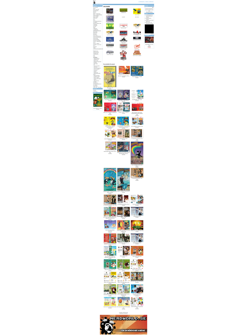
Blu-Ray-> (94, 11)
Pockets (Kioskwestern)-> (97, 37)
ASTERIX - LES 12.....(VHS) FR (123, 112)
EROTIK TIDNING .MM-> (97, 23)
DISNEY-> (95, 71)
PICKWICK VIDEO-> (97, 76)
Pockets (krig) (95, 38)
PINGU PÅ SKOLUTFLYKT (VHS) (123, 269)
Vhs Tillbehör (95, 85)
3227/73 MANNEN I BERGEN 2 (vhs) (137, 126)
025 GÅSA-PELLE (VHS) (123, 138)
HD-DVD (94, 26)
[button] (141, 1)
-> (95, 57)
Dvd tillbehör (95, 22)
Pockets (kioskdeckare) (97, 36)
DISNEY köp (96, 72)
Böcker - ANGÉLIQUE (96, 13)
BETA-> (94, 8)
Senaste (94, 92)
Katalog (97, 4)
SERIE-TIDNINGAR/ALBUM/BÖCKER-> (98, 48)
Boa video (126, 312)
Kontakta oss (95, 91)
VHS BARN (101, 4)
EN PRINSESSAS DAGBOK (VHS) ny (123, 204)
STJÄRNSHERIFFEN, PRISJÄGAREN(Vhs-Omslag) (149, 16)
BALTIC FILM (96, 60)
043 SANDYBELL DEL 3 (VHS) (137, 99)
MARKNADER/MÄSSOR (97, 30)
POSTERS (95, 46)
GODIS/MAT (95, 25)
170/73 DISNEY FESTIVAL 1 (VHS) (110, 99)
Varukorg (146, 13)
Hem (94, 4)
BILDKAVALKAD (95, 10)
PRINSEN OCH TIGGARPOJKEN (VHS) (137, 230)
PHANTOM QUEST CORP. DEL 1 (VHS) (110, 294)
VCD (94, 55)
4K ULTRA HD (95, 7)
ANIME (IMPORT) (96, 58)
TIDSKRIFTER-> (96, 53)
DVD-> (94, 20)
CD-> (94, 19)
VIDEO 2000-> (95, 86)
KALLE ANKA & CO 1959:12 (97, 108)
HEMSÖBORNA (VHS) (137, 216)
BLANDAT (95, 62)
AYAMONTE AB (96, 59)
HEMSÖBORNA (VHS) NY (137, 242)
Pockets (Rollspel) (96, 39)
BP (94, 64)
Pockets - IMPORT (96, 43)
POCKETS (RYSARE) (96, 40)
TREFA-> (95, 79)
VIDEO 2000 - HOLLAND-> (97, 87)
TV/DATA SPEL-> (96, 54)
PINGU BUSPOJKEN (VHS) (137, 256)
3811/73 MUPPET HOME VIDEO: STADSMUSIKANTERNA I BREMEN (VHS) (137, 113)
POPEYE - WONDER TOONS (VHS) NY (123, 191)
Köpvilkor (94, 90)
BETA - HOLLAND (96, 9)
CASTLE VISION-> (97, 69)
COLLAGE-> (96, 70)
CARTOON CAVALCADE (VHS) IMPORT (137, 281)
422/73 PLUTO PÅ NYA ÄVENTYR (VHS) (110, 306)
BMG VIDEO (96, 63)
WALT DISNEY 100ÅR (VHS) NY (123, 100)
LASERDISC (95, 28)
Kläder (94, 27)
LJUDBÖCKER (95, 29)
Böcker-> (94, 12)
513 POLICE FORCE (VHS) (137, 204)
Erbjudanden (147, 35)
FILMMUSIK (95, 24)
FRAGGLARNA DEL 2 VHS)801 (137, 76)
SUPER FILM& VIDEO (97, 78)
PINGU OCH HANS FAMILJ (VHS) (110, 269)
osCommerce (125, 313)
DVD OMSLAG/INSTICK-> (97, 21)
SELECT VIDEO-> (96, 77)
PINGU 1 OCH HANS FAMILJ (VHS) (123, 282)
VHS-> (94, 56)
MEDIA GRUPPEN (97, 75)
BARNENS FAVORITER (97, 61)
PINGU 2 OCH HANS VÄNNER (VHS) (110, 282)
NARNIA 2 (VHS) (123, 217)
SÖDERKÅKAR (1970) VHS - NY (123, 242)
